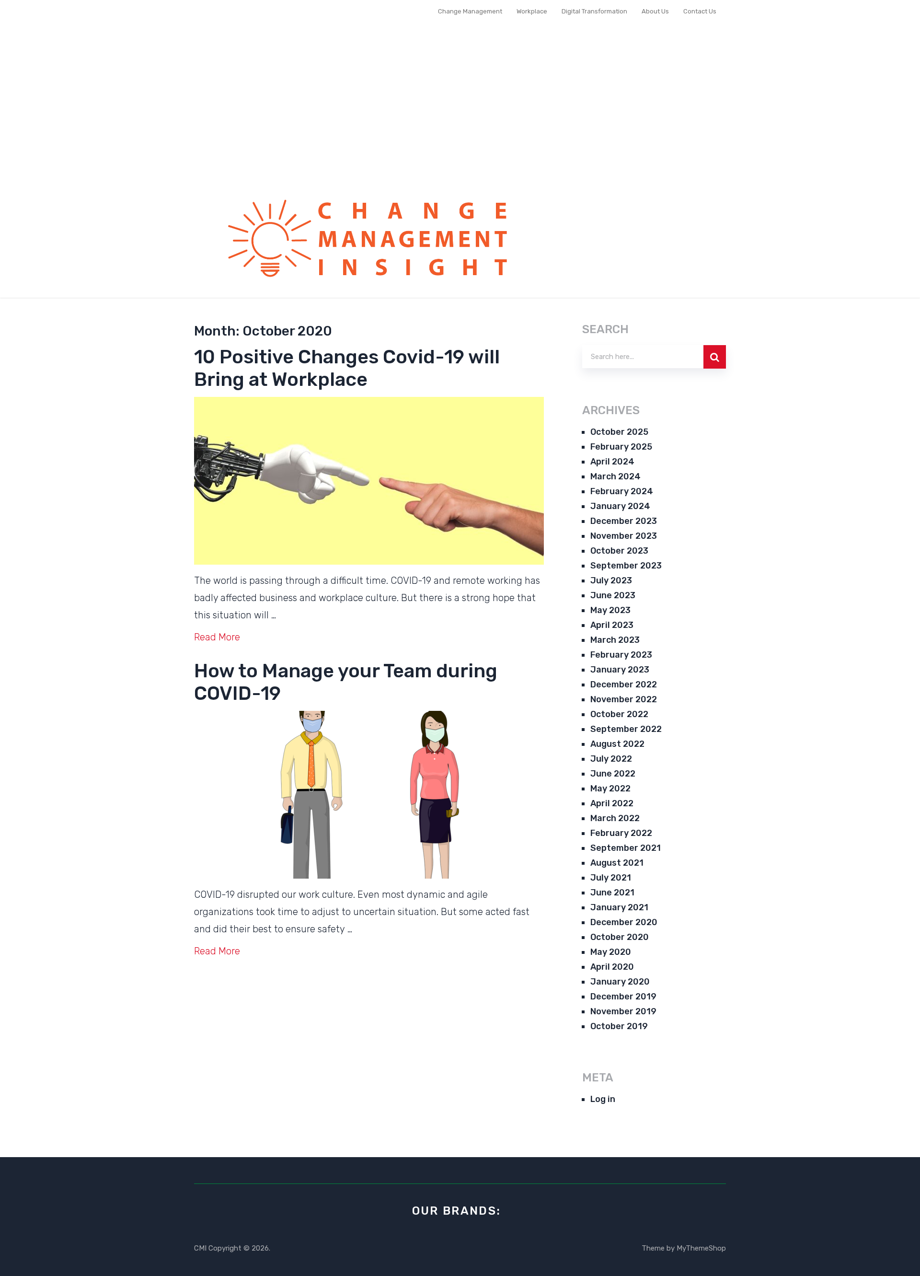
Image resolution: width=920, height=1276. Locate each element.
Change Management (470, 11)
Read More (217, 637)
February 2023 (621, 655)
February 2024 (621, 491)
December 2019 (623, 996)
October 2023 (619, 550)
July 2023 (611, 580)
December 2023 (623, 521)
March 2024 (615, 476)
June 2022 (612, 773)
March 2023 (615, 640)
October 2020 (619, 937)
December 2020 (623, 922)
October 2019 (619, 1026)
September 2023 (626, 565)
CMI (200, 1248)
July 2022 (611, 759)
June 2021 (612, 892)
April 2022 (611, 803)
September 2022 (626, 729)
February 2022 (621, 833)
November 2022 (623, 699)
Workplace (532, 11)
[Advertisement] (460, 112)
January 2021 (619, 907)
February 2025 (621, 446)
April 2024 (612, 461)
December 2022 (623, 684)
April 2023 (611, 625)
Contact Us (699, 11)
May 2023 (610, 610)
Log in (602, 1099)
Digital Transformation (594, 11)
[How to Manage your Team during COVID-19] (369, 795)
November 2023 (623, 536)
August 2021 (617, 863)
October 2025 (619, 432)
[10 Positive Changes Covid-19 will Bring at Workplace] (369, 481)
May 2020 (610, 952)
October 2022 (619, 714)
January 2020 (620, 981)
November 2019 (623, 1011)
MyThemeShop (701, 1248)
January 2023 (619, 669)
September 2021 (625, 848)
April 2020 (612, 967)
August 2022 (617, 744)
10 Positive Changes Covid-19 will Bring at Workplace (347, 368)
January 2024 (620, 506)
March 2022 (615, 818)
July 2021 (610, 877)
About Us (655, 11)
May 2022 (610, 788)
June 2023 (612, 595)
